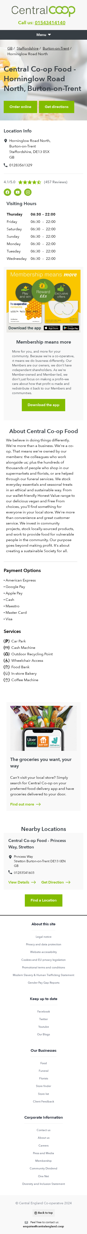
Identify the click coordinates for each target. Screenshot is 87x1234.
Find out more (22, 804)
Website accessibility (43, 952)
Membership (43, 1160)
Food (43, 1063)
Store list (43, 1094)
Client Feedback (43, 1101)
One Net (43, 1176)
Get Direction (52, 882)
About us (43, 1137)
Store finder (43, 1086)
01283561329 (20, 165)
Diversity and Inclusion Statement (43, 1184)
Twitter (43, 1019)
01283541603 (24, 873)
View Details (18, 882)
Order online (20, 106)
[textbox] (43, 1224)
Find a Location (44, 900)
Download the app (43, 404)
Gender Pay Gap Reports (43, 982)
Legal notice (44, 936)
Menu (41, 34)
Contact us (43, 1130)
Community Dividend (43, 1168)
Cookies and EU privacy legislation (43, 959)
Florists (43, 1078)
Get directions (56, 106)
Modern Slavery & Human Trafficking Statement (43, 975)
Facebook (43, 1011)
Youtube (43, 1026)
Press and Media (43, 1153)
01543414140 (50, 23)
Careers (43, 1145)
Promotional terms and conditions (43, 967)
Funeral (43, 1070)
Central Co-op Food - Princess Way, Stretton (37, 844)
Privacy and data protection (43, 944)
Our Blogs (43, 1034)
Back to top (45, 1213)
